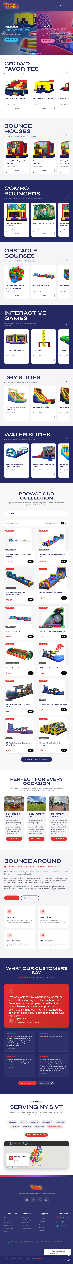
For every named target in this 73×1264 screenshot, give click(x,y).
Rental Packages (26, 1228)
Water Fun (7, 1222)
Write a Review (45, 1083)
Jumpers (6, 1217)
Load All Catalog (37, 759)
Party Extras (24, 1225)
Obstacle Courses (9, 1228)
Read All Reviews (26, 1083)
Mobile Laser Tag (26, 1220)
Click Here (10, 40)
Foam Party (24, 1217)
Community (42, 1221)
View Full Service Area (35, 1134)
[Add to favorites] (33, 531)
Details (17, 108)
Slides (5, 1231)
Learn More (13, 839)
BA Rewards (42, 1233)
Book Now (13, 898)
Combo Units (7, 1220)
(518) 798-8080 (31, 898)
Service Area (42, 1227)
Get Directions (13, 1163)
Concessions (24, 1222)
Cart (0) (61, 5)
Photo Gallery (42, 1230)
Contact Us (42, 1219)
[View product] (33, 535)
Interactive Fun (8, 1225)
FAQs (40, 1224)
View (30, 561)
